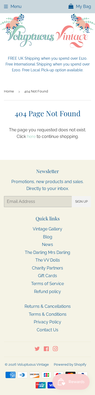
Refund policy (47, 291)
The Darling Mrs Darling (47, 252)
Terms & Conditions (47, 314)
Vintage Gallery (47, 228)
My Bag (83, 6)
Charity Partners (47, 268)
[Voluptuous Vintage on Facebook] (46, 349)
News (47, 244)
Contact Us (47, 329)
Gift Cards (47, 275)
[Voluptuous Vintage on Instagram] (55, 349)
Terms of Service (47, 283)
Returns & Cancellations (48, 306)
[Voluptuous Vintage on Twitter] (37, 349)
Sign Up (81, 201)
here (31, 136)
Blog (47, 236)
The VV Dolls (47, 260)
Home (9, 91)
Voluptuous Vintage (33, 364)
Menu (16, 6)
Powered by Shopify (70, 364)
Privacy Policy (47, 321)
